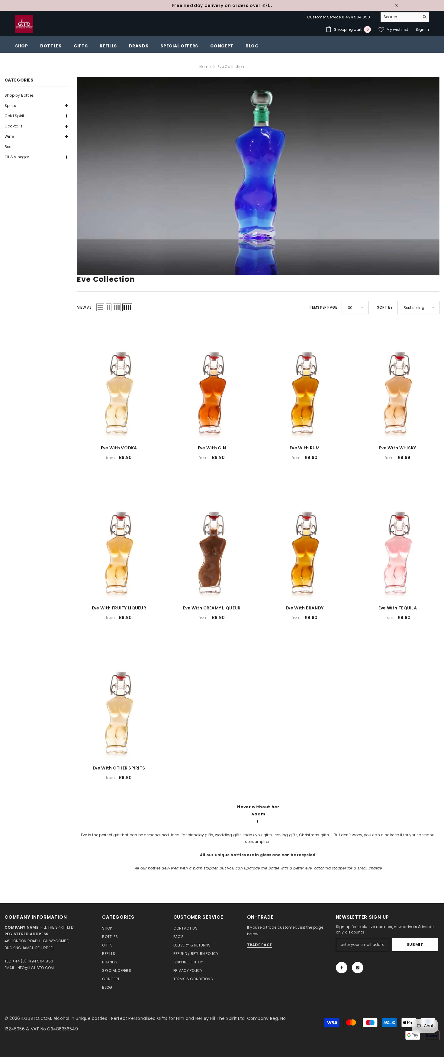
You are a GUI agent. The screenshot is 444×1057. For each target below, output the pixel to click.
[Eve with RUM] (304, 381)
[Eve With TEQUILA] (397, 541)
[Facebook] (341, 967)
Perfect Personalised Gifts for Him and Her (157, 1018)
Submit (415, 944)
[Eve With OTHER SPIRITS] (119, 701)
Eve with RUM (305, 448)
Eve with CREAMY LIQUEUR (211, 608)
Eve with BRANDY (304, 608)
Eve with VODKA (119, 448)
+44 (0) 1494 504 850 (32, 961)
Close (396, 5)
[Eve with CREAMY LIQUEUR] (212, 541)
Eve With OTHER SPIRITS (119, 768)
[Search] (405, 17)
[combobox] (400, 16)
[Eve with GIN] (212, 381)
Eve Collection (230, 66)
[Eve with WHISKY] (397, 381)
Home (205, 66)
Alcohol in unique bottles (80, 1018)
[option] (222, 5)
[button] (36, 106)
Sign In (422, 29)
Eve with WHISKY (397, 448)
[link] (258, 176)
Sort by (385, 307)
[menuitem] (36, 95)
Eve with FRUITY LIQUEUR (119, 608)
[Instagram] (357, 967)
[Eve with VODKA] (119, 381)
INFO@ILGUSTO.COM (35, 967)
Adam (258, 814)
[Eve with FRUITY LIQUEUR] (119, 541)
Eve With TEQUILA (397, 608)
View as (84, 307)
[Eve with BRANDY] (304, 541)
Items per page (323, 307)
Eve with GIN (212, 448)
